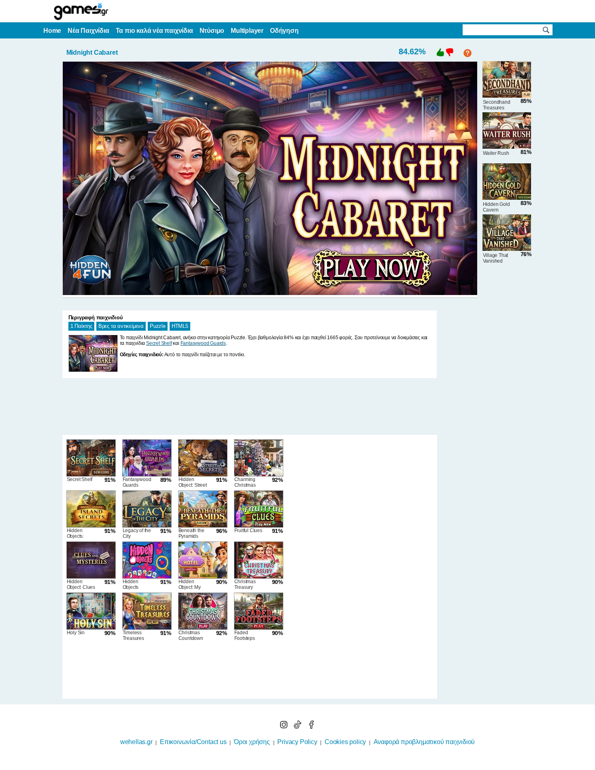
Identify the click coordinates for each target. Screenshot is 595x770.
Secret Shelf (159, 343)
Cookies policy (345, 741)
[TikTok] (298, 726)
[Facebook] (311, 726)
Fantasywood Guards (203, 343)
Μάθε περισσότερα (292, 765)
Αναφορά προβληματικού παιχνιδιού (424, 741)
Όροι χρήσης (252, 741)
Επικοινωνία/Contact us (193, 741)
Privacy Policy (297, 741)
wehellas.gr (136, 741)
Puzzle (158, 326)
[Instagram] (284, 726)
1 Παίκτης (81, 326)
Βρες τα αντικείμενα (121, 326)
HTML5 (180, 326)
